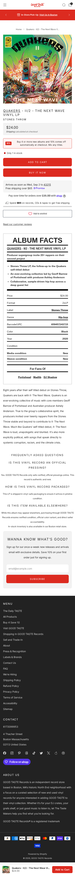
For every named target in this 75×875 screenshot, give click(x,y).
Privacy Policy (11, 691)
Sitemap (8, 708)
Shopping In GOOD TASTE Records (23, 633)
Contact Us (9, 662)
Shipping (10, 131)
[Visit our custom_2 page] (63, 753)
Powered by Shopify (37, 854)
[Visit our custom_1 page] (55, 753)
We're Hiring (10, 674)
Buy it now (37, 172)
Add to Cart (62, 869)
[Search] (64, 5)
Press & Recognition (14, 651)
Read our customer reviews (17, 224)
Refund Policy (11, 685)
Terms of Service (12, 697)
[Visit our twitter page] (41, 753)
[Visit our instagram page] (12, 753)
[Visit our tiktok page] (34, 753)
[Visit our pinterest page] (19, 753)
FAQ (5, 668)
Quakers (12, 111)
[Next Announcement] (69, 15)
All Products (10, 616)
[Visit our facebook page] (4, 753)
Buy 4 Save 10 (11, 622)
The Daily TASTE (12, 610)
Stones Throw (15, 119)
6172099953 (10, 726)
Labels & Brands (12, 657)
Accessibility (10, 703)
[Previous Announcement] (6, 15)
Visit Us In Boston (48, 14)
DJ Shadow (50, 377)
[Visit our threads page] (26, 753)
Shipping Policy (12, 680)
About (6, 645)
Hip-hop (63, 317)
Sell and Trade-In (13, 639)
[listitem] (37, 15)
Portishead (24, 377)
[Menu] (5, 5)
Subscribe (37, 579)
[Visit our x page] (48, 753)
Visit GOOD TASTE (13, 628)
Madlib (37, 377)
